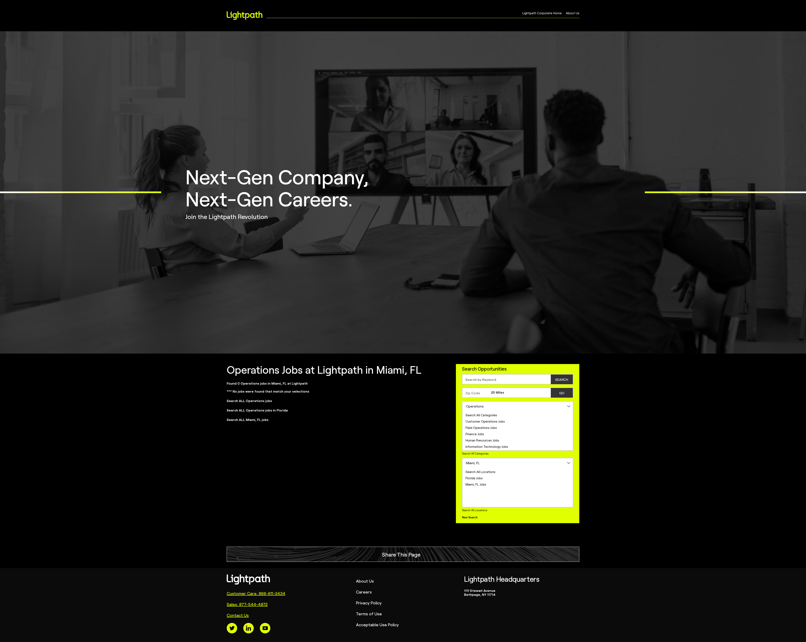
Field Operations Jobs (481, 427)
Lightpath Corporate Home (542, 14)
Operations (475, 406)
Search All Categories (481, 415)
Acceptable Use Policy (377, 624)
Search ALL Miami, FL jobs (247, 419)
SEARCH (561, 379)
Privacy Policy (369, 602)
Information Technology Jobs (487, 446)
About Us (572, 14)
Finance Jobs (475, 434)
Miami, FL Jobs (476, 484)
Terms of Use (369, 613)
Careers (364, 592)
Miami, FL (473, 462)
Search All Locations (480, 471)
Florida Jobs (474, 478)
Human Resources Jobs (482, 440)
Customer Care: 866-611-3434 (256, 593)
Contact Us (238, 615)
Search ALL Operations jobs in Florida (257, 410)
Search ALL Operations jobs (249, 400)
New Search (470, 517)
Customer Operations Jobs (485, 421)
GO (561, 392)
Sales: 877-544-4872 (247, 604)
